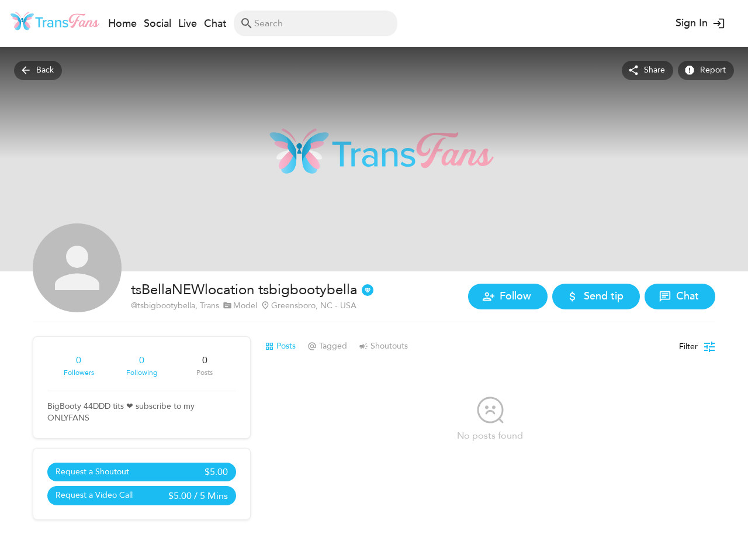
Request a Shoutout (142, 472)
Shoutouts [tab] (389, 346)
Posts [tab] (286, 346)
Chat (687, 296)
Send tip (604, 296)
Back (45, 69)
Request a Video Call (142, 496)
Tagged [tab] (333, 346)
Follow (515, 296)
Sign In (692, 23)
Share (654, 69)
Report (713, 69)
